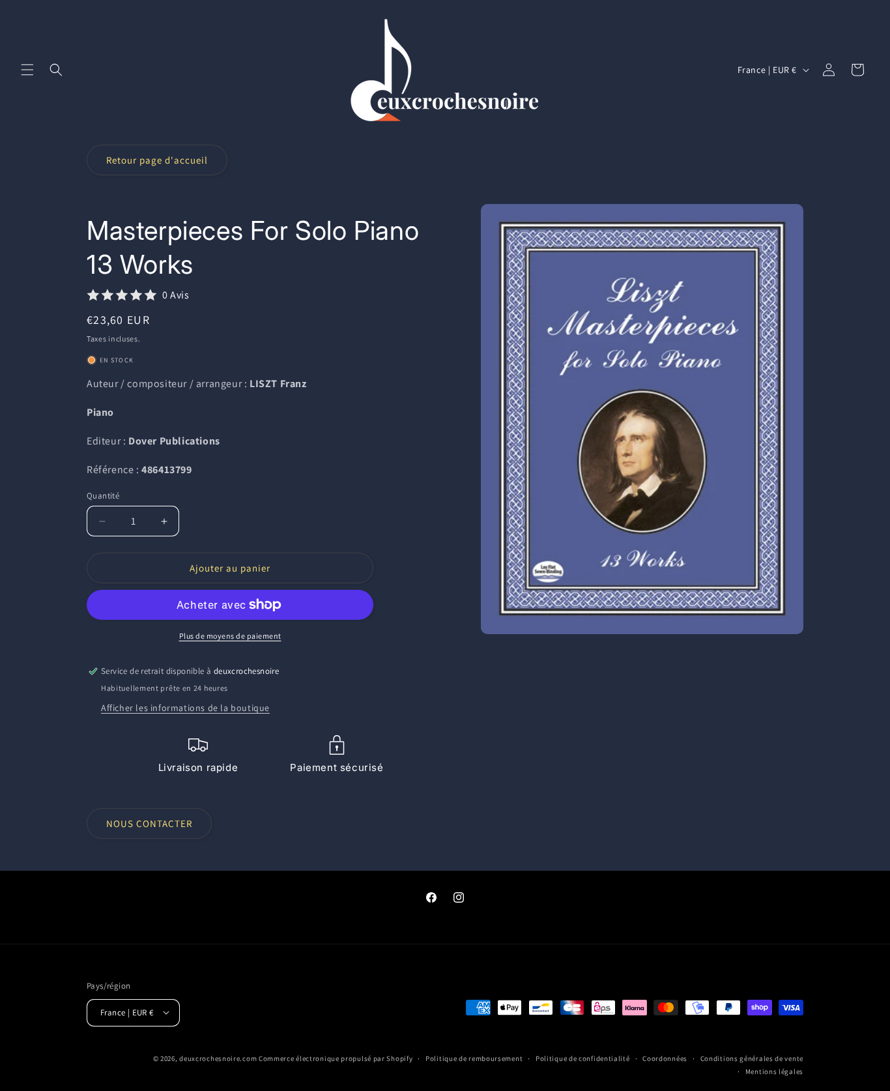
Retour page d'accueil (157, 160)
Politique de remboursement (474, 1057)
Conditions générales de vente (751, 1057)
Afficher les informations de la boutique (185, 708)
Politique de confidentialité (583, 1057)
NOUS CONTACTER (149, 823)
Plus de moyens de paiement (230, 636)
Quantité (103, 495)
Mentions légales (774, 1070)
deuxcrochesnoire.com (218, 1057)
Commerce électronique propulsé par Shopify (335, 1057)
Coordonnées (664, 1057)
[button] (27, 69)
